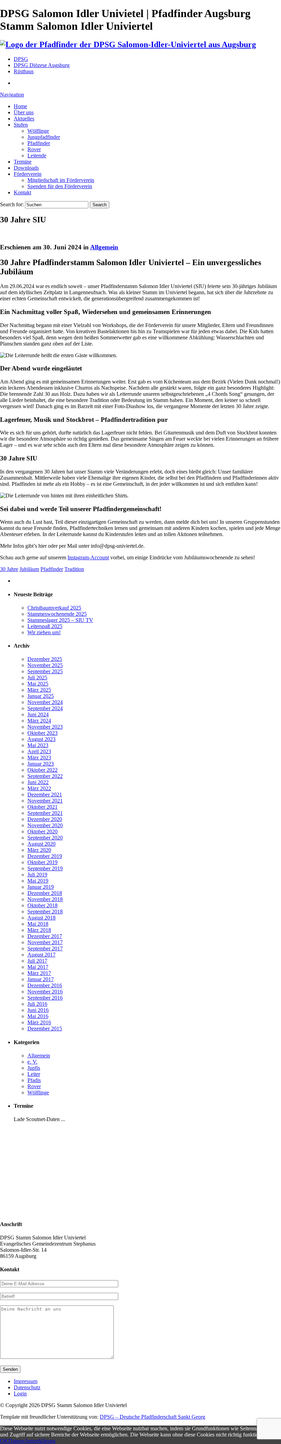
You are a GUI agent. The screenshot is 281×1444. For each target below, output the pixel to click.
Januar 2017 (40, 979)
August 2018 (41, 918)
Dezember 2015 (44, 1028)
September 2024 (45, 708)
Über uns (24, 112)
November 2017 (45, 942)
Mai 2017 (37, 967)
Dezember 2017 (44, 936)
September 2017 (45, 948)
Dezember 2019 (44, 856)
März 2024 (39, 721)
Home (20, 106)
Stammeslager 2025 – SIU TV (60, 620)
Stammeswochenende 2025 (57, 614)
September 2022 (45, 776)
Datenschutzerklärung (32, 1441)
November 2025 (45, 665)
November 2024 (45, 702)
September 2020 (45, 838)
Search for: (12, 204)
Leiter (33, 1074)
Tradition (74, 569)
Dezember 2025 (44, 659)
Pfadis (34, 1080)
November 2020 (45, 825)
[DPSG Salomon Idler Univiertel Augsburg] (128, 44)
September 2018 (45, 911)
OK (4, 1441)
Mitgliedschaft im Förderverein (60, 180)
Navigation (12, 94)
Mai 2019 (37, 881)
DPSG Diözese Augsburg (42, 65)
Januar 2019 (40, 887)
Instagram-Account (88, 557)
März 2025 (39, 690)
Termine (23, 162)
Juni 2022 (38, 782)
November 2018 (45, 899)
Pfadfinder (38, 143)
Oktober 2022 (42, 770)
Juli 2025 (37, 677)
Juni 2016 (38, 1010)
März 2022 (39, 788)
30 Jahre (9, 569)
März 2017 (39, 973)
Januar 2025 (40, 696)
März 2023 (39, 757)
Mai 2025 (37, 684)
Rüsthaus (24, 71)
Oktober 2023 (42, 733)
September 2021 (45, 813)
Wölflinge (38, 131)
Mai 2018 (37, 924)
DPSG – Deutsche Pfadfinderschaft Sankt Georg (152, 1417)
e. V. (32, 1062)
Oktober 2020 (42, 831)
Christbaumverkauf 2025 (54, 608)
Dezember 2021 (44, 794)
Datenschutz (27, 1387)
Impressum (25, 1381)
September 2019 (45, 868)
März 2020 (39, 850)
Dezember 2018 (44, 893)
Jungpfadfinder (43, 137)
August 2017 (41, 955)
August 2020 (41, 844)
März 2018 (39, 930)
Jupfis (33, 1068)
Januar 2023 (40, 764)
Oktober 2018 (42, 905)
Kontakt (22, 192)
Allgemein (104, 247)
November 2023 (45, 727)
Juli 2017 (37, 961)
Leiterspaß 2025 (44, 626)
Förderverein (27, 174)
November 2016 (45, 991)
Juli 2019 (37, 874)
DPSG (21, 59)
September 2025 (45, 671)
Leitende (36, 155)
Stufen (21, 125)
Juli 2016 (37, 1004)
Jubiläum (29, 569)
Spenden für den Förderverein (59, 186)
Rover (34, 149)
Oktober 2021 (42, 807)
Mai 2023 (37, 745)
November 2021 (45, 801)
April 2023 (39, 751)
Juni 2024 (38, 714)
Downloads (26, 168)
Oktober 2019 (42, 862)
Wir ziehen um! (44, 632)
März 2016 (39, 1022)
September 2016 (45, 998)
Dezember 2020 (44, 819)
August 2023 (41, 739)
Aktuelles (24, 118)
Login (20, 1393)
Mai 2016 (37, 1016)
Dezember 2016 (44, 985)
